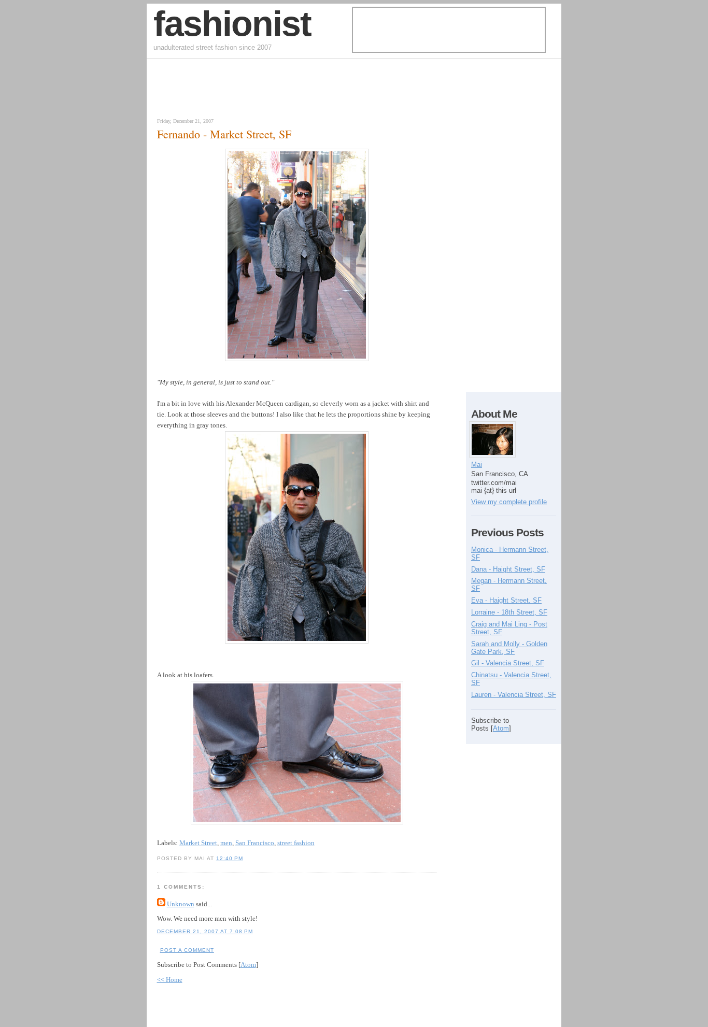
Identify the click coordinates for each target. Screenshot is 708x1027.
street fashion (296, 843)
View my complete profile (509, 502)
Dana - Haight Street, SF (508, 569)
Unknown (180, 904)
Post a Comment (187, 950)
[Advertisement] (273, 90)
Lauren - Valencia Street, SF (513, 694)
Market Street (198, 843)
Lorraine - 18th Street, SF (509, 612)
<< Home (169, 979)
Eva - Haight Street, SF (506, 600)
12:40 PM (229, 858)
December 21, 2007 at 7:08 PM (205, 931)
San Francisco (254, 843)
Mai (476, 464)
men (226, 843)
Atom (248, 964)
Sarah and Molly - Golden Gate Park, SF (509, 647)
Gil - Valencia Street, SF (507, 663)
